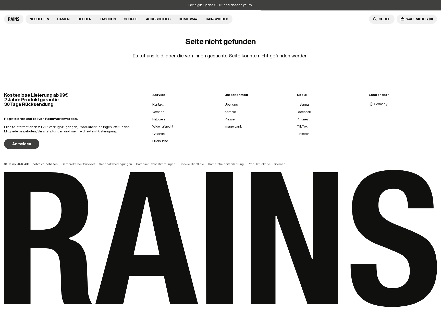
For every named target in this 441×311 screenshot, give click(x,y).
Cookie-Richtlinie (191, 164)
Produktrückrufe (259, 164)
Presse (230, 119)
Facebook (304, 112)
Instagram (304, 104)
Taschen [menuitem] (108, 19)
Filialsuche (160, 141)
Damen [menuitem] (63, 19)
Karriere (230, 112)
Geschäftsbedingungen (115, 164)
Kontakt (157, 104)
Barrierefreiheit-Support (78, 164)
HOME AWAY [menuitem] (188, 19)
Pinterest (303, 119)
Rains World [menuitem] (217, 19)
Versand (158, 112)
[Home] (13, 19)
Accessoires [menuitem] (158, 19)
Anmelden (21, 144)
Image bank (233, 126)
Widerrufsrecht (162, 126)
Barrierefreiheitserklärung (226, 164)
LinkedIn (303, 134)
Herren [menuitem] (84, 19)
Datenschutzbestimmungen (155, 164)
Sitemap (280, 164)
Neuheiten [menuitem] (39, 19)
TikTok (302, 126)
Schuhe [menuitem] (131, 19)
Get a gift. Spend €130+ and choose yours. (220, 5)
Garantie (158, 134)
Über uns (231, 104)
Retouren (158, 119)
